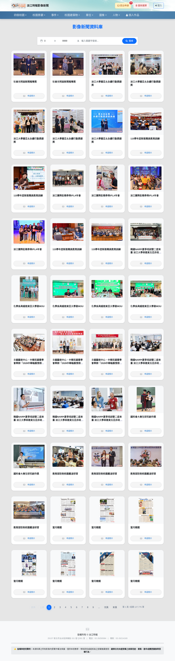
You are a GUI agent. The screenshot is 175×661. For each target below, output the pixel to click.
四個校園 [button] (19, 15)
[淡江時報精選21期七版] (106, 510)
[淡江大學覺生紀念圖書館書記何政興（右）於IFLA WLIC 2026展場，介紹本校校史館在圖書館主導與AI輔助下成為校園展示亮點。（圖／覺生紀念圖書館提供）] (106, 178)
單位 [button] (88, 15)
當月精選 (57, 527)
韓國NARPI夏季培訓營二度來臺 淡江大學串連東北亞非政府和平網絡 (145, 252)
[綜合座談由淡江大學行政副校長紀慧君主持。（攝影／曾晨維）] (29, 178)
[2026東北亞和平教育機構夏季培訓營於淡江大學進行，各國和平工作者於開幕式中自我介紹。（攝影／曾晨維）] (68, 399)
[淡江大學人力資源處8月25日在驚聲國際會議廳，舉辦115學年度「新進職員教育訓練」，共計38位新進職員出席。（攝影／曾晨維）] (106, 231)
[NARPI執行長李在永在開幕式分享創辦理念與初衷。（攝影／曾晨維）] (29, 399)
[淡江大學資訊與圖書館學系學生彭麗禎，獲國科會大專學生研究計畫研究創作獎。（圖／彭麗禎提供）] (29, 456)
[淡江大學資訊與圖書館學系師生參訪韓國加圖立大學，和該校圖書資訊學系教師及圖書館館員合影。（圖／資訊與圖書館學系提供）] (68, 178)
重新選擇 (142, 5)
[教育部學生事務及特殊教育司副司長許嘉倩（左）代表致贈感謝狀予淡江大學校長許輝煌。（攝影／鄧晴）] (106, 456)
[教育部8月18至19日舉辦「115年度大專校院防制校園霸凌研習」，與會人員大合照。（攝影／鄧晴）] (29, 510)
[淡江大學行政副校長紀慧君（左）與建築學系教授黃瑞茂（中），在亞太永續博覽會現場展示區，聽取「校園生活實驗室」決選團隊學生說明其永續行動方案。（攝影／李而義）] (68, 121)
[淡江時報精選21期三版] (106, 563)
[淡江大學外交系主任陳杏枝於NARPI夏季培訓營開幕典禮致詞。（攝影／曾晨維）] (145, 342)
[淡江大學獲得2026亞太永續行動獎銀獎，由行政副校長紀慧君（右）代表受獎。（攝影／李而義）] (106, 121)
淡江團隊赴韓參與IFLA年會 (66, 195)
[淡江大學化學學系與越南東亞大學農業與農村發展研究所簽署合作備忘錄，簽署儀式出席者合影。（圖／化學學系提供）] (145, 288)
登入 (160, 5)
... (99, 607)
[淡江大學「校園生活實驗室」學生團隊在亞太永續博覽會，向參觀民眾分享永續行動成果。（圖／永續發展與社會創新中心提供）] (145, 64)
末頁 (115, 607)
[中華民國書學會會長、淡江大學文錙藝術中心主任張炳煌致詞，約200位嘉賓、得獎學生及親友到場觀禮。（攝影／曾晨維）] (29, 342)
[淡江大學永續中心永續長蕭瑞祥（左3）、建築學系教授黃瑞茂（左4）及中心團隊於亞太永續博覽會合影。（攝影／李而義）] (106, 64)
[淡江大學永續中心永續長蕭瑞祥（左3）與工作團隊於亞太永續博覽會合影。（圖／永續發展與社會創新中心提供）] (29, 121)
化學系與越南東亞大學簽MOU (29, 306)
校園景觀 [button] (38, 15)
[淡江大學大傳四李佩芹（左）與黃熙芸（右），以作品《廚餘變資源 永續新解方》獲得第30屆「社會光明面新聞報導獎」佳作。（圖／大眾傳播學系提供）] (29, 64)
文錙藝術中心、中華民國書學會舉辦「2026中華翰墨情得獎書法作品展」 (29, 363)
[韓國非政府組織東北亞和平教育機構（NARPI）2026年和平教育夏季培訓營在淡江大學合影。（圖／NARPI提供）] (145, 231)
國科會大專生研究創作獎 (143, 417)
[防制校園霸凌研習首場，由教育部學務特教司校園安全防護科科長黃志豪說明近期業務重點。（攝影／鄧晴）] (68, 456)
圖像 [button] (102, 15)
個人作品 (134, 15)
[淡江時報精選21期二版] (145, 563)
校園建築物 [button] (71, 15)
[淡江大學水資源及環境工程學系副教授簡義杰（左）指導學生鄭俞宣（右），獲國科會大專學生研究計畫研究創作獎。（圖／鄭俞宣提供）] (145, 399)
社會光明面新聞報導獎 (25, 81)
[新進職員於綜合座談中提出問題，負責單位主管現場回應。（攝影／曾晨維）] (68, 231)
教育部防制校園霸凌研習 (65, 473)
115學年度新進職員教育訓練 (145, 138)
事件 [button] (54, 15)
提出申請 (125, 5)
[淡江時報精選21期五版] (29, 563)
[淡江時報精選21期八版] (68, 510)
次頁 (106, 607)
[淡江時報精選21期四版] (68, 563)
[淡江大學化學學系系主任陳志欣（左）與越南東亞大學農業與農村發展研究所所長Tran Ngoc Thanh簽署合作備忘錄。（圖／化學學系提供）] (68, 288)
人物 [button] (115, 15)
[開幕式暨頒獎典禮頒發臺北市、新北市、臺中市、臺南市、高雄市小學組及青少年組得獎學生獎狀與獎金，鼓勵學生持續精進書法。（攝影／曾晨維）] (68, 342)
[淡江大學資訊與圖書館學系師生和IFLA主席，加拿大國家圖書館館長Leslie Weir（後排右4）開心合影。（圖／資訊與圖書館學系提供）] (145, 178)
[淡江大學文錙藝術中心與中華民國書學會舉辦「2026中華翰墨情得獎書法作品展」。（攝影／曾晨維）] (106, 342)
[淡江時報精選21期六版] (145, 510)
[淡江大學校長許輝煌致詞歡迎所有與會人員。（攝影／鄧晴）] (145, 456)
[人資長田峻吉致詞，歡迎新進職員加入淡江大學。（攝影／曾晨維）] (145, 121)
